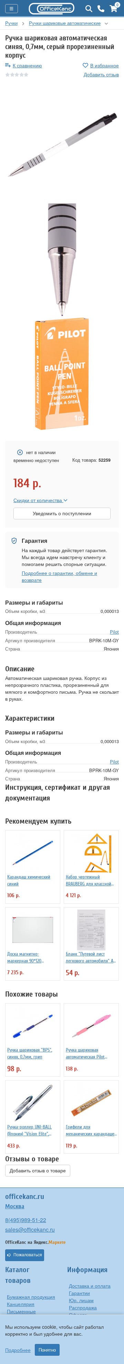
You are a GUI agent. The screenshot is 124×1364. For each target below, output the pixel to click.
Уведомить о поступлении (62, 513)
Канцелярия (20, 1303)
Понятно (47, 1350)
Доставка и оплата (90, 1285)
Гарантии (79, 1292)
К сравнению (27, 65)
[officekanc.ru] (51, 9)
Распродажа (83, 1307)
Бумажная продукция (31, 1296)
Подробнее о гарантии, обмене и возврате (59, 576)
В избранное (104, 65)
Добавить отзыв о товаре (38, 1170)
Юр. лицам (81, 1300)
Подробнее (18, 1349)
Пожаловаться (27, 1254)
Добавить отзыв (101, 74)
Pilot (114, 631)
